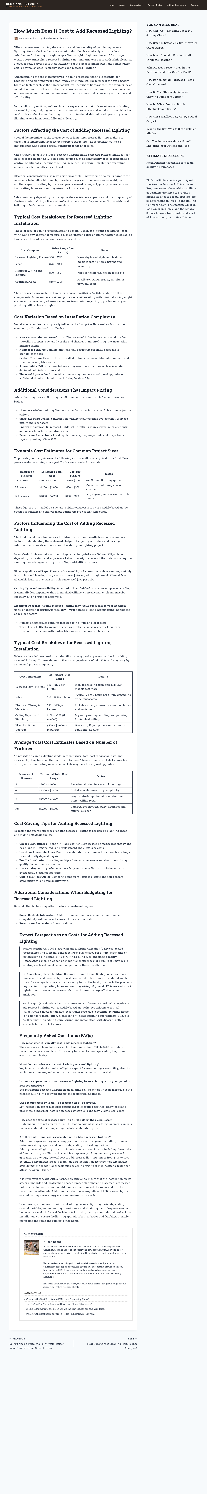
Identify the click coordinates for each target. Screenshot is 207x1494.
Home (112, 5)
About (122, 5)
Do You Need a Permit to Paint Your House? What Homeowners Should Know (36, 1343)
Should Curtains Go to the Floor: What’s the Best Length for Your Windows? (65, 1308)
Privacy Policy (155, 5)
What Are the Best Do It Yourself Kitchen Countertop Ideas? (57, 1299)
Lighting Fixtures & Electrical (53, 38)
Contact (195, 5)
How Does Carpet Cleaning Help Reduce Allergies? (112, 1343)
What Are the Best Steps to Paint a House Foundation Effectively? (60, 1313)
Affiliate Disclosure (176, 5)
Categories (135, 5)
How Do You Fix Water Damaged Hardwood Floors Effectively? (59, 1304)
